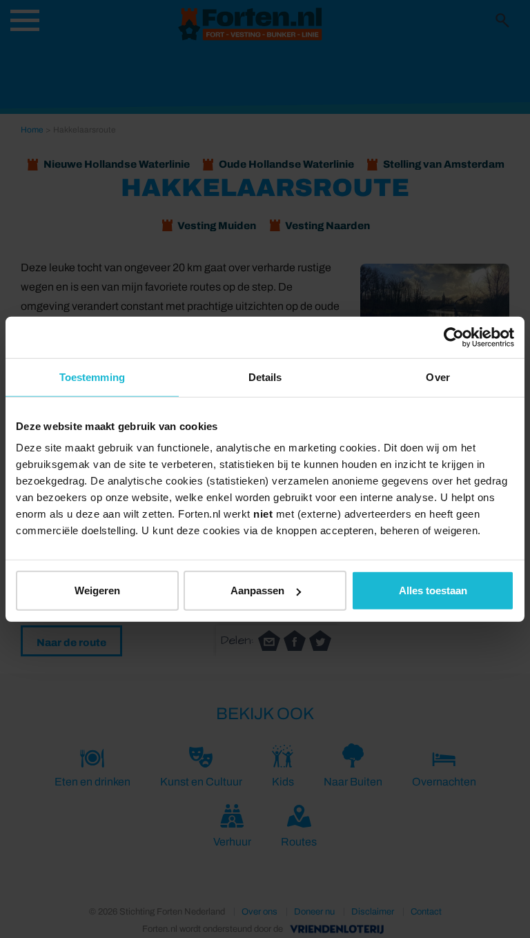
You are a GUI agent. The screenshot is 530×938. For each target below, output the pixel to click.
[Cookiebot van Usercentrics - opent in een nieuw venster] (453, 336)
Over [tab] (437, 376)
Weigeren (97, 590)
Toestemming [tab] (92, 376)
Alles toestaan (433, 590)
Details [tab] (265, 376)
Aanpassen (257, 590)
